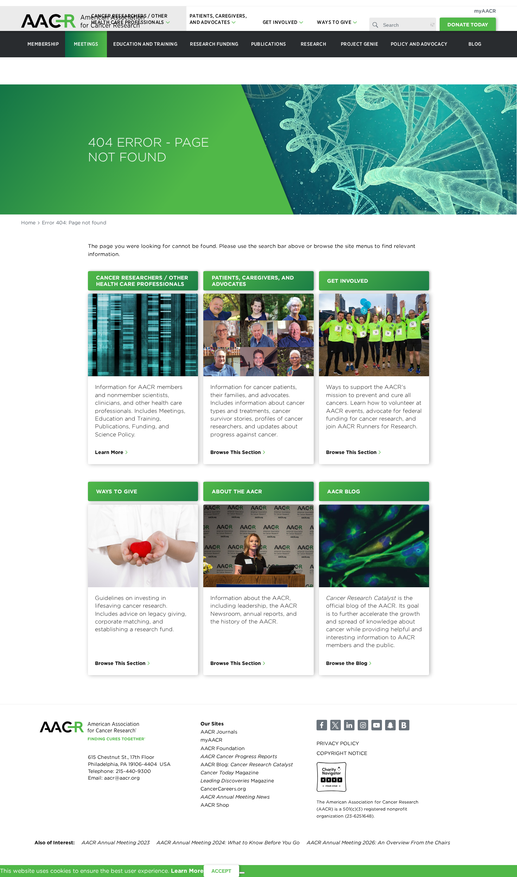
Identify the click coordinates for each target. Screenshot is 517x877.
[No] (242, 873)
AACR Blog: (246, 764)
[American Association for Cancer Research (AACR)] (82, 22)
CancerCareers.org (223, 789)
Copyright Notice (342, 753)
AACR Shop (214, 805)
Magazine (229, 772)
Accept (221, 871)
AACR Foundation (222, 748)
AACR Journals (218, 732)
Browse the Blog (346, 663)
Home (28, 222)
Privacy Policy (338, 743)
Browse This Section (235, 452)
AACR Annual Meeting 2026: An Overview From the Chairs (378, 842)
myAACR (485, 11)
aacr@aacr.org (122, 778)
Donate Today (467, 24)
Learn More (109, 452)
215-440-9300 (133, 771)
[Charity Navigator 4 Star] (331, 777)
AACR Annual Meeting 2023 (115, 842)
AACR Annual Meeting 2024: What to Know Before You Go (228, 842)
